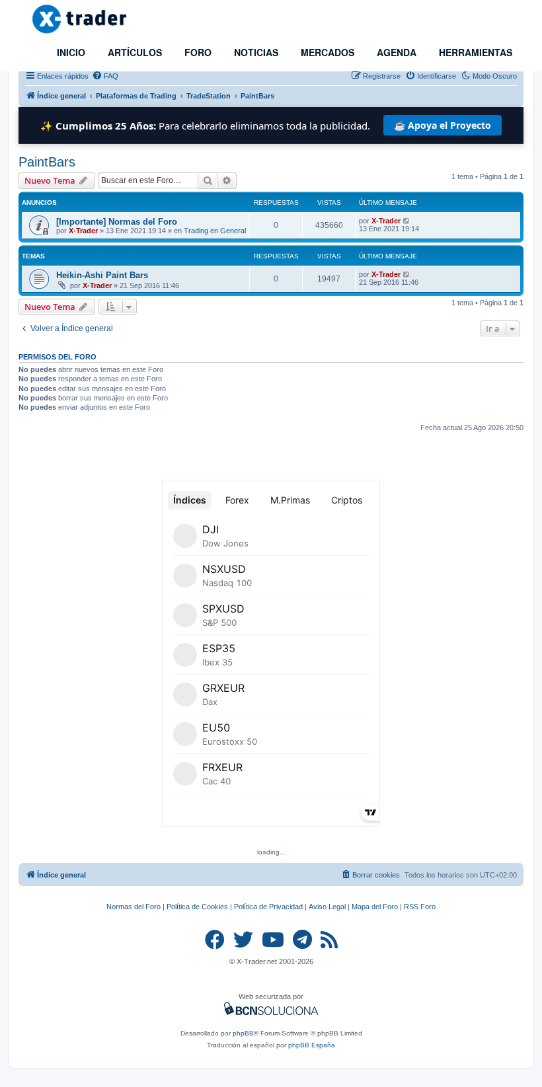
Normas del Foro (133, 907)
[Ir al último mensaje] (407, 221)
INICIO (69, 52)
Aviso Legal (327, 907)
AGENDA (395, 52)
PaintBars (47, 162)
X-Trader (83, 231)
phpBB (243, 1033)
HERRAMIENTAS (474, 52)
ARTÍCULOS (133, 52)
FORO (197, 52)
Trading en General (215, 231)
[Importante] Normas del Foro (116, 222)
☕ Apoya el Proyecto (442, 125)
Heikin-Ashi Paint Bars (102, 275)
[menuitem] (105, 76)
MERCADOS (326, 52)
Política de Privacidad (268, 907)
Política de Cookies (197, 907)
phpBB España (311, 1045)
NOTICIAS (254, 52)
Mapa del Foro (375, 907)
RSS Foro (420, 907)
